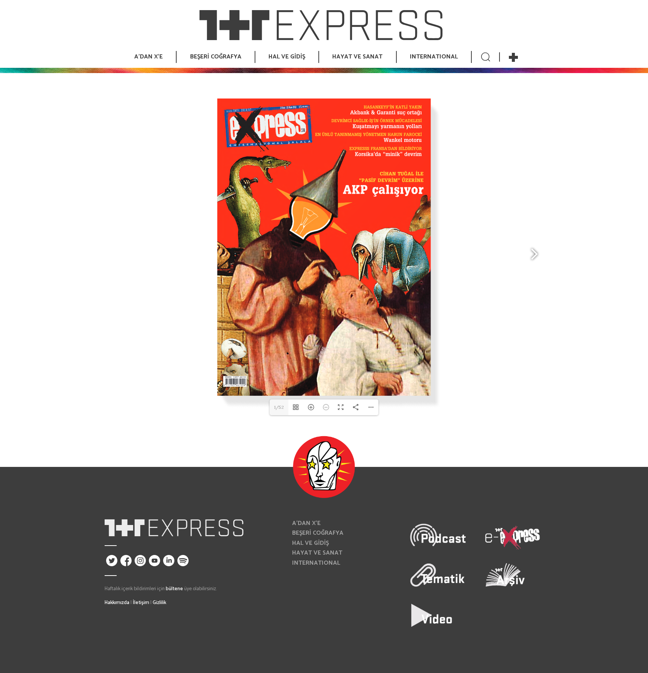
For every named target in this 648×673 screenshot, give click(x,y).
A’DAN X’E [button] (148, 57)
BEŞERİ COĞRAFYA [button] (216, 57)
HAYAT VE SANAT (317, 553)
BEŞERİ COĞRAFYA (318, 533)
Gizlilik (159, 602)
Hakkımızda (117, 602)
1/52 (279, 407)
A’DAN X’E (306, 523)
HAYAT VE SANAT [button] (357, 57)
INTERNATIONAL (434, 57)
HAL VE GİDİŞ (310, 543)
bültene (174, 589)
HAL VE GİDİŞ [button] (286, 57)
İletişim (141, 602)
